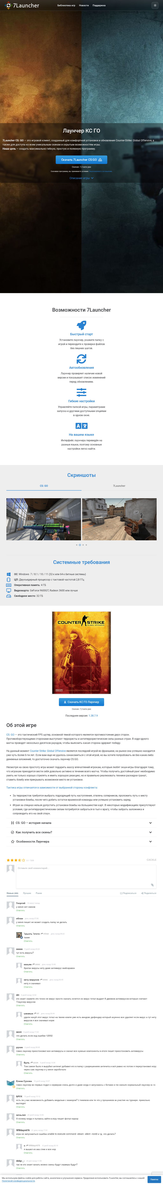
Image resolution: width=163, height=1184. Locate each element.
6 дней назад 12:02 (28, 995)
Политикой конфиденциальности (18, 1181)
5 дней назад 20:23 (32, 949)
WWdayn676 (34, 1145)
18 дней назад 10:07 (42, 1081)
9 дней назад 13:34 (47, 1062)
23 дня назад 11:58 (34, 1160)
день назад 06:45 (56, 979)
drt (37, 1013)
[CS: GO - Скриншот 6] (119, 519)
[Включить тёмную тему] (155, 5)
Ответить (20, 910)
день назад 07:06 (32, 918)
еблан (46, 933)
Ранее (39, 893)
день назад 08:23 (57, 933)
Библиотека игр (66, 5)
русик (35, 1062)
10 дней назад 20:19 (50, 1145)
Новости (84, 5)
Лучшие (27, 893)
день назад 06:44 (48, 1013)
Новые (12, 893)
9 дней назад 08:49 (32, 1047)
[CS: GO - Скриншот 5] (44, 519)
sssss (37, 964)
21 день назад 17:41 (40, 1130)
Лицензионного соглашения (100, 171)
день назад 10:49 (49, 964)
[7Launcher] (30, 5)
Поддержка (99, 5)
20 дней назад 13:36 (36, 1115)
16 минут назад (33, 903)
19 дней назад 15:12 (32, 1096)
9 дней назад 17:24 (31, 1032)
